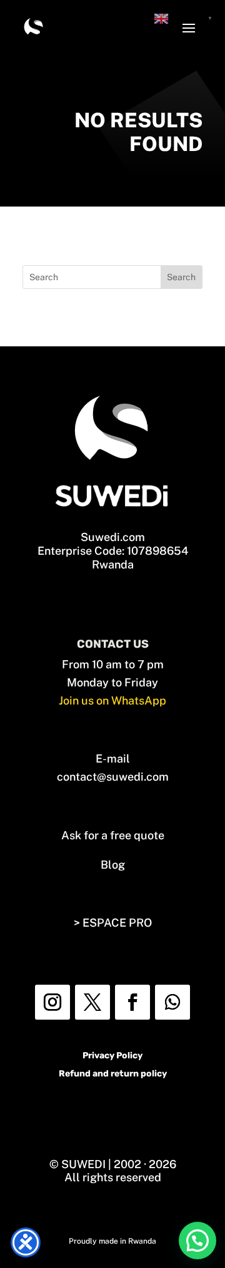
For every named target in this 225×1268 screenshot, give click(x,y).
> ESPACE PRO (113, 922)
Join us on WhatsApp (112, 700)
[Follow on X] (92, 1002)
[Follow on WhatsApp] (172, 1002)
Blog (113, 864)
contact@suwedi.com (113, 776)
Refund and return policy (113, 1073)
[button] (197, 1240)
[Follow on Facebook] (132, 1002)
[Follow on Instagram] (52, 1002)
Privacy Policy (112, 1055)
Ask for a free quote (112, 835)
